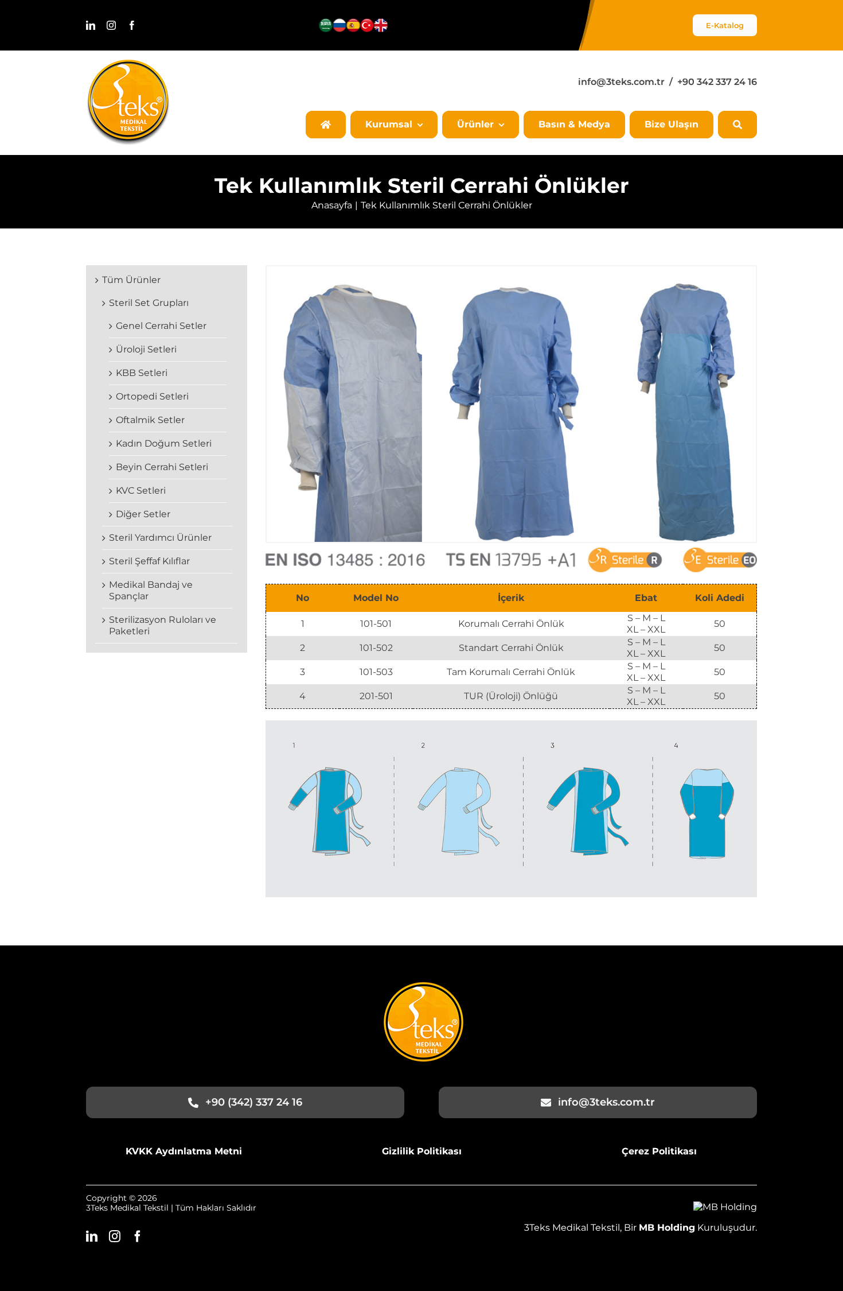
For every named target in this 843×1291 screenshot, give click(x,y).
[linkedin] (90, 25)
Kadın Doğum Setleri (164, 443)
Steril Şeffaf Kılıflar (149, 561)
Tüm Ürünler (131, 279)
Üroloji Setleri (146, 349)
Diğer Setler (143, 514)
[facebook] (131, 25)
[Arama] (737, 124)
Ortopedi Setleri (152, 396)
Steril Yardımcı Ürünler (160, 537)
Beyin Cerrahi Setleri (162, 467)
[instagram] (111, 25)
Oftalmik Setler (150, 419)
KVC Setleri (141, 490)
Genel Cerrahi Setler (161, 325)
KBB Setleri (141, 372)
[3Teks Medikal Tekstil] (128, 64)
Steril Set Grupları (149, 302)
